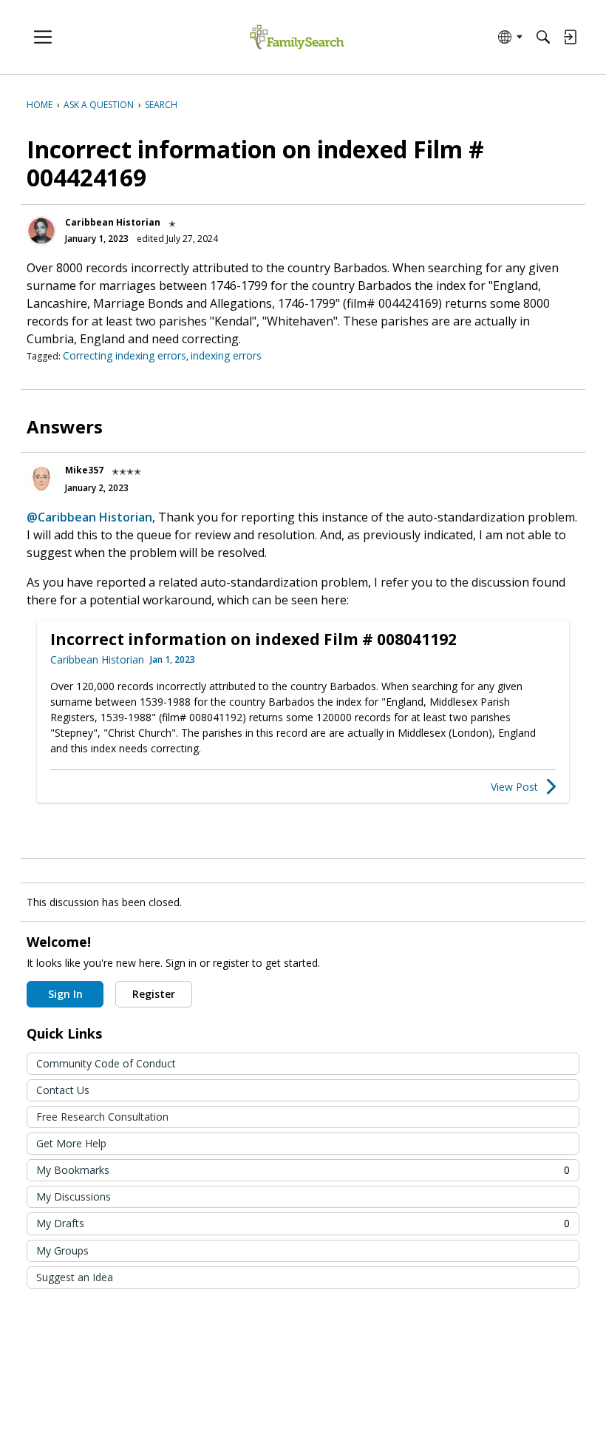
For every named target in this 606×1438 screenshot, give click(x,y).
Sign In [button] (65, 994)
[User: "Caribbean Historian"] (41, 231)
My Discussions (73, 1196)
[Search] (543, 37)
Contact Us (62, 1090)
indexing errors (226, 355)
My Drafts (303, 1223)
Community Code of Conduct (106, 1063)
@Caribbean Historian (89, 517)
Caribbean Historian (112, 222)
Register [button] (153, 994)
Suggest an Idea (74, 1277)
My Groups (62, 1250)
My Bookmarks (303, 1170)
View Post (514, 787)
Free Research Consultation (102, 1117)
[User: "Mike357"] (41, 478)
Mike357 (84, 470)
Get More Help (71, 1143)
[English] (297, 37)
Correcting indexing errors (124, 355)
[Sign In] (569, 37)
